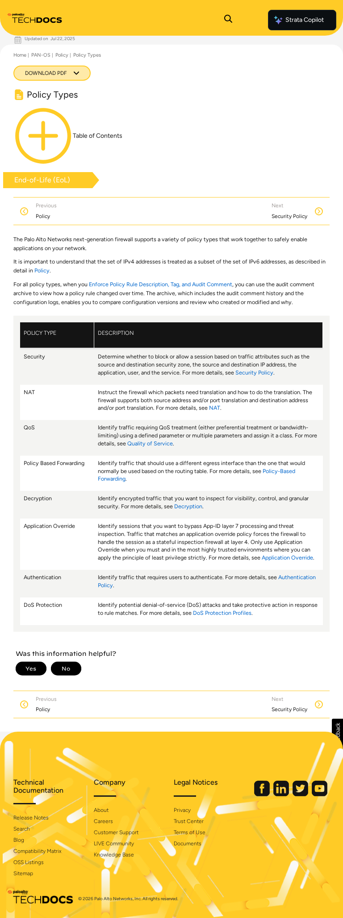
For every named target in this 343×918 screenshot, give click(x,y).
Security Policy (254, 372)
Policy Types (87, 55)
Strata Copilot (304, 20)
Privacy (182, 810)
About (101, 810)
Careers (103, 821)
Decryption (188, 506)
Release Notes (31, 818)
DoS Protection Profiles (222, 612)
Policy (61, 55)
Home (19, 55)
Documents (187, 843)
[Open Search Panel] (228, 20)
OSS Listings (28, 862)
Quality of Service (150, 443)
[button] (337, 734)
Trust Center (189, 821)
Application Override (287, 557)
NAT (214, 407)
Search (21, 829)
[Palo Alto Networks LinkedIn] (281, 794)
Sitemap (23, 873)
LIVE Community (114, 843)
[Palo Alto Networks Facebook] (262, 794)
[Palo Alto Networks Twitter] (301, 794)
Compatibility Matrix (37, 851)
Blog (18, 840)
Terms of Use (189, 832)
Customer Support (116, 832)
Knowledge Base (114, 855)
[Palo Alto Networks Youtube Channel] (319, 794)
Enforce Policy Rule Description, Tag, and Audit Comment (160, 284)
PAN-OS (40, 55)
